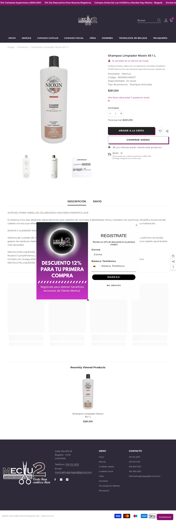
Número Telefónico (104, 261)
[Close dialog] (136, 225)
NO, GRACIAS (114, 285)
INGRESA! (113, 277)
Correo (96, 250)
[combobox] (96, 266)
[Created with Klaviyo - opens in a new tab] (88, 300)
